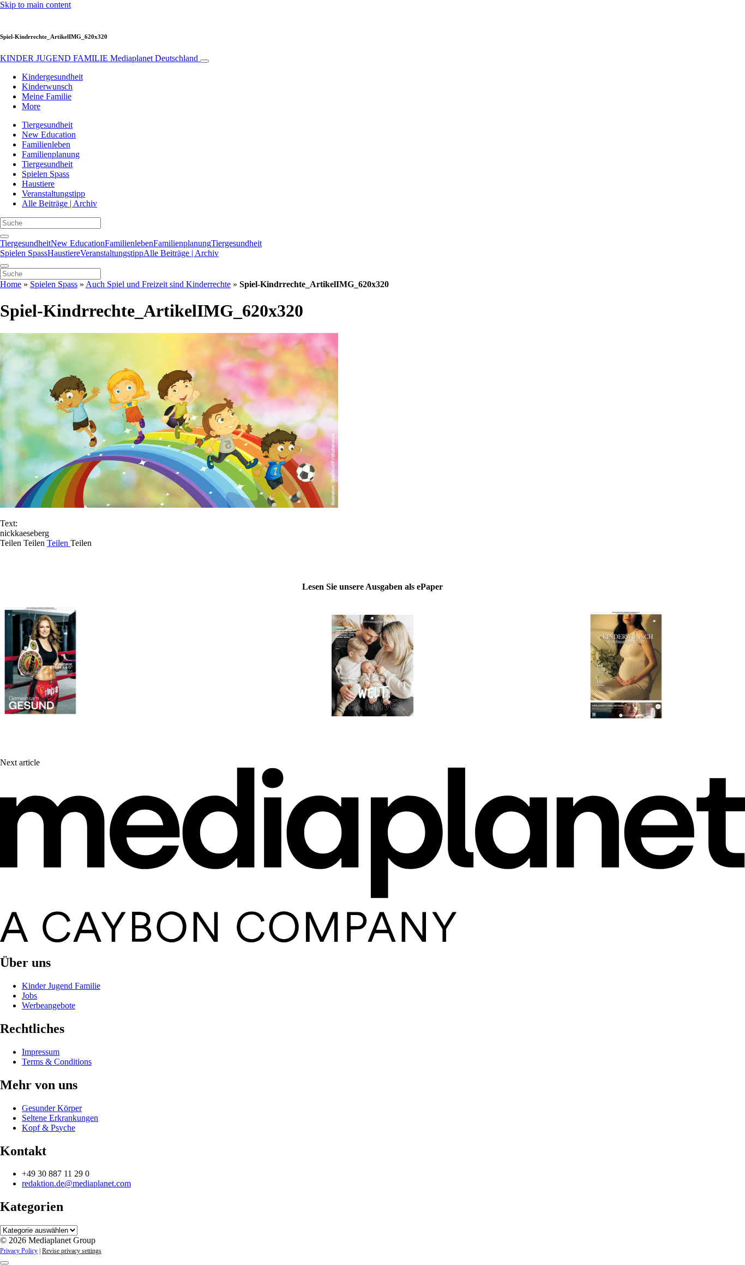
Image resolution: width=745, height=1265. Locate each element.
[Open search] (4, 236)
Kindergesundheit (52, 76)
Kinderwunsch (47, 86)
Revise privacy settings (71, 1251)
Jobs (29, 995)
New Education (49, 134)
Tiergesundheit (47, 124)
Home (10, 284)
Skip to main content (35, 4)
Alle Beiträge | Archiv (59, 203)
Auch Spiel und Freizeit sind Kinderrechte (158, 284)
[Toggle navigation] (204, 61)
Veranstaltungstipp (53, 193)
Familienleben (46, 144)
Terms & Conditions (57, 1061)
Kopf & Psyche (48, 1127)
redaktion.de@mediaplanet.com (76, 1183)
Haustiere (38, 183)
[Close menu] (4, 266)
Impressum (40, 1051)
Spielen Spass (45, 174)
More (31, 106)
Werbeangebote (48, 1005)
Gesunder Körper (52, 1108)
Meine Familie (46, 96)
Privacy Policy (19, 1251)
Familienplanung (51, 154)
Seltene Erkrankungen (60, 1118)
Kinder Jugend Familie (61, 985)
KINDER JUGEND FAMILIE (99, 58)
